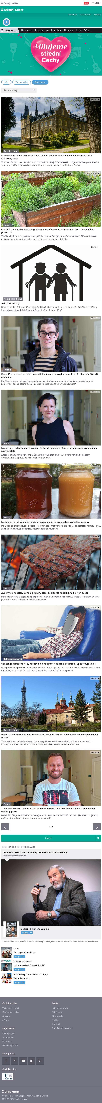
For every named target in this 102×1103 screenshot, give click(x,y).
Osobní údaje (18, 1096)
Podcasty (7, 1041)
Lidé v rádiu (57, 1016)
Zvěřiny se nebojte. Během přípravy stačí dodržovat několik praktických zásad (44, 593)
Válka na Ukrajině (10, 1008)
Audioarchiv (85, 15)
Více (88, 30)
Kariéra (55, 1020)
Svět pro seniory (10, 303)
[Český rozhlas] (9, 3)
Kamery (97, 15)
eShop (5, 1020)
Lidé (79, 30)
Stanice (6, 1016)
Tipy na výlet (21, 82)
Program (73, 15)
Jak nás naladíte (60, 1008)
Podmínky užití (32, 1096)
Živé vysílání (8, 1033)
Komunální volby (10, 1012)
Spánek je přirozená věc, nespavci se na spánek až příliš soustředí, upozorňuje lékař (48, 663)
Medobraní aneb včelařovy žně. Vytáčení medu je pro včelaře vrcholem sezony (45, 522)
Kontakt (56, 1024)
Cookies (5, 1096)
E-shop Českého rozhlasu (18, 847)
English (45, 1096)
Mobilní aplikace (10, 1045)
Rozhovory (40, 82)
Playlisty (69, 30)
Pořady (39, 30)
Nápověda (57, 1012)
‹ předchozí (5, 826)
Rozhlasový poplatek (62, 1028)
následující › (97, 826)
